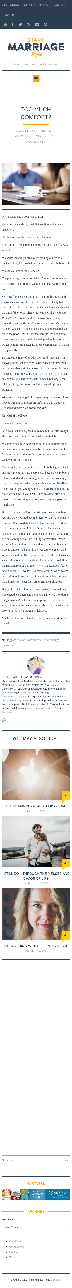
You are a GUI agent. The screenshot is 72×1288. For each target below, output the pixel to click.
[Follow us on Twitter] (20, 24)
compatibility (51, 640)
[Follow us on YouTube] (37, 24)
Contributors (36, 5)
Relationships (41, 136)
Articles (21, 136)
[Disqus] (36, 1010)
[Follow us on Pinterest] (44, 24)
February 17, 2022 (36, 883)
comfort (21, 640)
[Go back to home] (36, 45)
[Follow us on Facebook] (13, 24)
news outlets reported (51, 373)
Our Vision (10, 5)
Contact (60, 5)
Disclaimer (55, 1280)
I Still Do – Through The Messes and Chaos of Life (36, 875)
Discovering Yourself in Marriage (36, 945)
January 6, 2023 (36, 811)
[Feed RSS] (5, 24)
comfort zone (34, 640)
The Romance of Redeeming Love (36, 806)
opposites (7, 645)
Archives (7, 1219)
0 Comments (35, 141)
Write (9, 14)
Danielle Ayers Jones (33, 131)
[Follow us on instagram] (28, 24)
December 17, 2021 (36, 950)
